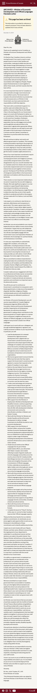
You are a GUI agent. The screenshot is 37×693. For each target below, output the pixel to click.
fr (31, 3)
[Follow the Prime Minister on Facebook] (3, 691)
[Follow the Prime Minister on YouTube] (14, 691)
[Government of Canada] (32, 691)
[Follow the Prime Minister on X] (10, 691)
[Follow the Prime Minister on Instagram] (7, 691)
